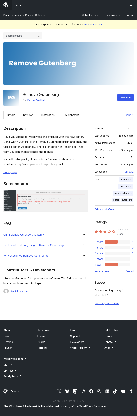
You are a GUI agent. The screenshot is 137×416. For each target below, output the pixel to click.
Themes (42, 336)
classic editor (125, 186)
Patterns (42, 347)
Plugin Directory (12, 15)
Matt (8, 364)
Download (125, 97)
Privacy (8, 347)
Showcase (43, 330)
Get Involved (112, 330)
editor (116, 200)
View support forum (107, 303)
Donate (110, 342)
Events (108, 336)
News (6, 336)
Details (11, 115)
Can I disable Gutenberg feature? (23, 234)
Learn (73, 330)
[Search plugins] (38, 35)
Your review (102, 271)
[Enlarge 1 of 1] (83, 194)
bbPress (10, 370)
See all (130, 271)
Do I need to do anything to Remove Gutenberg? (33, 245)
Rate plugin (10, 172)
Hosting (8, 342)
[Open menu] (131, 5)
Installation (48, 115)
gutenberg (127, 200)
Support (129, 115)
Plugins (41, 342)
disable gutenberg (123, 193)
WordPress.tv (80, 347)
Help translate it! (93, 24)
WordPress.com (14, 358)
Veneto (15, 391)
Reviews (28, 115)
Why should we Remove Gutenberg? (25, 255)
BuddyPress (12, 376)
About (7, 330)
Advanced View (104, 209)
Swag (109, 347)
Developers (77, 342)
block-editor (126, 179)
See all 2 (129, 171)
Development (70, 115)
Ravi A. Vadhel (36, 100)
